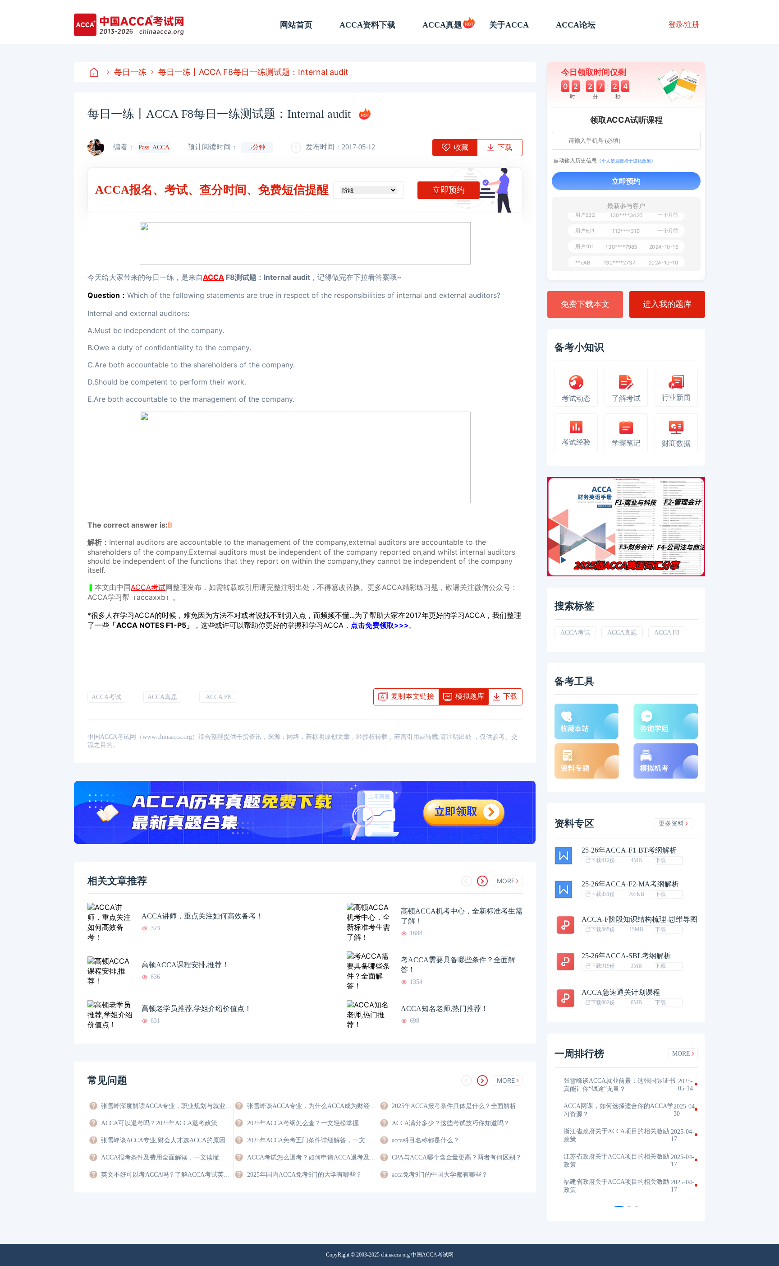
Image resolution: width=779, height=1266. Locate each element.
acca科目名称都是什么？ (425, 1140)
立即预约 (448, 190)
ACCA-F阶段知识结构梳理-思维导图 (639, 919)
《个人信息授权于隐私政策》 (626, 160)
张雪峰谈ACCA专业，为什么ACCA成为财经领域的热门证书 (312, 1106)
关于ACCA (509, 24)
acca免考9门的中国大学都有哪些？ (440, 1174)
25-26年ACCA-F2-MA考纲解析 (630, 884)
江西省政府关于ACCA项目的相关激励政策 (616, 1084)
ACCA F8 (218, 697)
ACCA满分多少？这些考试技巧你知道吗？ (451, 1123)
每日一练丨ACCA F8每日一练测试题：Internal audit (253, 72)
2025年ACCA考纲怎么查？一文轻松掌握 (303, 1123)
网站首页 (296, 24)
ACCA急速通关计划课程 (621, 992)
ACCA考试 (106, 697)
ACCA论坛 (576, 24)
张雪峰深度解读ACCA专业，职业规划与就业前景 (166, 1106)
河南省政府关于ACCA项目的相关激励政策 (616, 1110)
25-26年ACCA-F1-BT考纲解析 (629, 850)
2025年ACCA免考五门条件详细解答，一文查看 (312, 1140)
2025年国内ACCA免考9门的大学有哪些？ (304, 1174)
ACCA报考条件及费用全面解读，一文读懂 (160, 1157)
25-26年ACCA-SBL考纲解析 (626, 956)
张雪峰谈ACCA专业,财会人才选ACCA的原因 (163, 1140)
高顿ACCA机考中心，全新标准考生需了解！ (461, 916)
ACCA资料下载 (367, 24)
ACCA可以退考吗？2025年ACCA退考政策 (159, 1123)
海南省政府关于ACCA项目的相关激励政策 (616, 1135)
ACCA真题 (442, 24)
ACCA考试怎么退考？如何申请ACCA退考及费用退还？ (312, 1157)
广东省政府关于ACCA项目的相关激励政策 (616, 1185)
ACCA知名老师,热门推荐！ (444, 1008)
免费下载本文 (585, 304)
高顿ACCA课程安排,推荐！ (185, 965)
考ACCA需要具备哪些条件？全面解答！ (458, 965)
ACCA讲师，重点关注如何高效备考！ (202, 916)
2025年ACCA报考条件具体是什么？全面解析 (454, 1106)
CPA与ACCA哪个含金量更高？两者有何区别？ (457, 1157)
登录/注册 (684, 24)
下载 (660, 860)
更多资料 (671, 823)
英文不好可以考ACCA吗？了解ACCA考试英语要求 (166, 1174)
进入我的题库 (667, 304)
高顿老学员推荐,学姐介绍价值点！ (197, 1008)
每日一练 (130, 72)
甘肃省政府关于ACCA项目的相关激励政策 (616, 1160)
